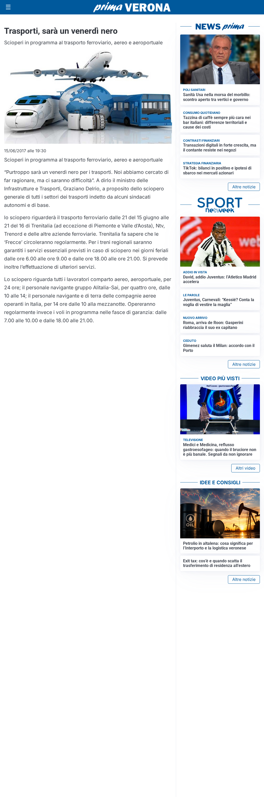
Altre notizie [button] (243, 186)
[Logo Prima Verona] (132, 7)
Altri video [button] (245, 468)
